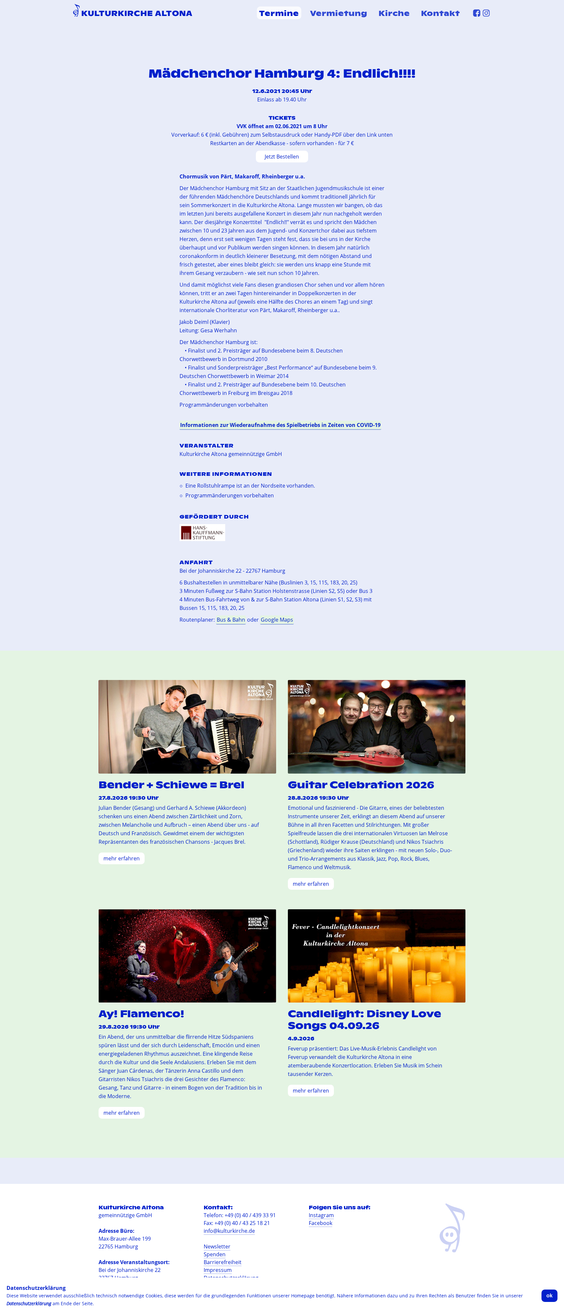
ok (549, 1295)
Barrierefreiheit (223, 1262)
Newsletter (217, 1246)
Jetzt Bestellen (282, 156)
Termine (279, 13)
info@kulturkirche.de (229, 1230)
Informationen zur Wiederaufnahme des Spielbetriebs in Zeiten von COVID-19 (280, 425)
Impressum (218, 1270)
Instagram (321, 1215)
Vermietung (339, 13)
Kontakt (440, 13)
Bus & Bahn (231, 619)
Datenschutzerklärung (29, 1303)
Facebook (320, 1223)
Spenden (215, 1254)
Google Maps (277, 619)
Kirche (394, 13)
